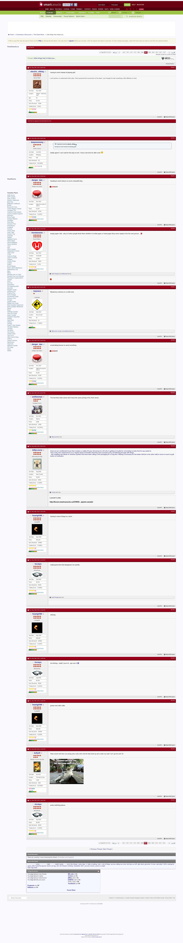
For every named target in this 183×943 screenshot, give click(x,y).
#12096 (173, 340)
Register (140, 4)
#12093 (173, 176)
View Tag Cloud (32, 867)
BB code (70, 874)
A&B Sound (11, 195)
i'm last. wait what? (157, 864)
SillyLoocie (54, 331)
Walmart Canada (12, 345)
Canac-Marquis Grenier (14, 208)
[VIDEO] (70, 880)
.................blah (45, 864)
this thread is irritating (66, 866)
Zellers (9, 350)
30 (38, 427)
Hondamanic (37, 233)
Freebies (79, 9)
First (115, 52)
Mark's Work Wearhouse (14, 268)
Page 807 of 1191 (106, 52)
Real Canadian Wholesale (15, 306)
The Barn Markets (12, 327)
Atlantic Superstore (13, 200)
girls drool (141, 864)
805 (139, 52)
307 (124, 52)
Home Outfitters (12, 244)
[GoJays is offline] (37, 575)
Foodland (10, 227)
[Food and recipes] (133, 9)
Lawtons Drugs (11, 256)
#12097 (173, 392)
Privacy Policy (168, 898)
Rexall (9, 308)
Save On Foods (12, 313)
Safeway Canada (12, 312)
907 (164, 52)
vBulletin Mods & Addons (94, 934)
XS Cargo (10, 347)
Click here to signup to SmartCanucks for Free (39, 121)
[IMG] (69, 878)
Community (57, 16)
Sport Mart (10, 320)
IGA (8, 247)
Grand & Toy (11, 234)
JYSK (9, 254)
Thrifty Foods (11, 333)
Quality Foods (11, 301)
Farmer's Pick (11, 224)
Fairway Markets (12, 219)
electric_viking (37, 71)
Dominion (10, 215)
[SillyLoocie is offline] (37, 464)
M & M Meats (11, 266)
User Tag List (30, 47)
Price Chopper (11, 295)
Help (134, 4)
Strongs (9, 323)
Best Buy (10, 202)
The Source (10, 332)
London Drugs (11, 261)
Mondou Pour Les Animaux (15, 276)
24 (38, 785)
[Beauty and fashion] (130, 9)
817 (157, 52)
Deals (52, 9)
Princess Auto (11, 298)
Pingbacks (31, 885)
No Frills (9, 283)
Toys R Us (10, 335)
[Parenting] (136, 9)
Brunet (9, 205)
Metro (9, 273)
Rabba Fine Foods (13, 303)
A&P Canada (11, 197)
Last (172, 52)
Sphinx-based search (97, 937)
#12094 (173, 228)
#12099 (173, 511)
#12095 (173, 287)
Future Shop (11, 230)
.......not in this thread (70, 864)
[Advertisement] (66, 129)
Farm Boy (10, 222)
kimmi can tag (51, 866)
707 (128, 52)
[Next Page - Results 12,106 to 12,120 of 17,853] (169, 52)
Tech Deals (58, 9)
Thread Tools (169, 63)
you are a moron (89, 866)
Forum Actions (68, 16)
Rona (8, 310)
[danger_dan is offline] (37, 194)
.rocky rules (81, 864)
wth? (82, 866)
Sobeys (9, 318)
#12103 (173, 700)
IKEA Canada (11, 249)
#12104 (173, 748)
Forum (51, 13)
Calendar (48, 16)
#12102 (173, 658)
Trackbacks (71, 883)
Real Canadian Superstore (15, 305)
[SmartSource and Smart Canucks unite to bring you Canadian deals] (15, 183)
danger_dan (37, 180)
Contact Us (112, 898)
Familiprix (10, 220)
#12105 (173, 800)
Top (98, 13)
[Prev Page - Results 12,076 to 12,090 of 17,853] (119, 52)
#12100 (173, 559)
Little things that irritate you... (45, 58)
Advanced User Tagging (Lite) (81, 934)
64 (38, 163)
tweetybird (77, 866)
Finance (94, 9)
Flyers (73, 9)
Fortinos (9, 229)
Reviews (100, 9)
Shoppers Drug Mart (13, 317)
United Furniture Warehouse (12, 341)
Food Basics (11, 225)
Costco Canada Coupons (15, 214)
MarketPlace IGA (12, 269)
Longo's (9, 263)
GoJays (60, 331)
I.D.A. (9, 246)
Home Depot (11, 241)
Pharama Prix (11, 291)
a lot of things (106, 864)
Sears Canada (11, 315)
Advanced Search (135, 16)
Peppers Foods (12, 290)
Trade (139, 13)
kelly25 (37, 753)
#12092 (173, 138)
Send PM (159, 117)
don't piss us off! (132, 864)
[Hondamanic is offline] (37, 246)
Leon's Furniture (12, 257)
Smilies (70, 876)
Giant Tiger (10, 232)
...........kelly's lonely (57, 864)
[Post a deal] (141, 9)
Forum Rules (71, 890)
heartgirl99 (37, 515)
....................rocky (33, 864)
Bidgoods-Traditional (13, 203)
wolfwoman (64, 273)
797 (135, 52)
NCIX (9, 281)
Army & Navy (11, 198)
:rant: (99, 864)
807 (146, 52)
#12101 (173, 609)
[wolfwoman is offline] (37, 409)
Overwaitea (10, 284)
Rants (107, 9)
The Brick (10, 330)
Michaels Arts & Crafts (14, 274)
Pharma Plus (11, 293)
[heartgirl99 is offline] (37, 529)
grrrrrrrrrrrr (147, 864)
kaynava (37, 291)
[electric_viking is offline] (37, 84)
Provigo (9, 300)
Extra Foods (11, 217)
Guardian (10, 236)
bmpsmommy (37, 142)
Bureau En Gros (12, 207)
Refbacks (30, 887)
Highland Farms (12, 239)
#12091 (173, 67)
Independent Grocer (13, 251)
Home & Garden (115, 9)
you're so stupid (100, 866)
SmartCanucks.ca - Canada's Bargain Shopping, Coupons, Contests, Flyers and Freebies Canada (140, 898)
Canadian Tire (11, 210)
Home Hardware (12, 242)
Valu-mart (10, 344)
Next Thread (107, 849)
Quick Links (80, 16)
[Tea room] (127, 9)
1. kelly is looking (91, 864)
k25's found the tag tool (39, 866)
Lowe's (9, 264)
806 (142, 52)
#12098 (173, 446)
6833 (169, 58)
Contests (87, 9)
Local (125, 13)
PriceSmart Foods (12, 296)
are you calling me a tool (118, 864)
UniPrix (9, 339)
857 (161, 52)
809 (153, 52)
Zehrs (9, 349)
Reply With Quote (170, 117)
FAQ (42, 16)
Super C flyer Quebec (14, 325)
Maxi (8, 271)
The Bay (9, 328)
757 (131, 52)
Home (47, 9)
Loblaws (9, 259)
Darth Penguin (55, 273)
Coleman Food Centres (14, 212)
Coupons (66, 9)
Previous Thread (96, 849)
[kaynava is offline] (37, 304)
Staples (9, 322)
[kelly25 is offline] (37, 767)
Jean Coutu (10, 252)
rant (57, 866)
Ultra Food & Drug (12, 337)
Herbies (9, 237)
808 (149, 52)
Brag (113, 13)
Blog (42, 13)
